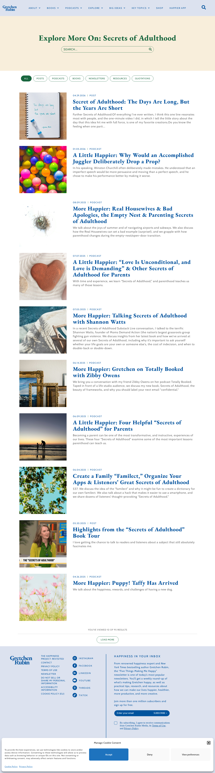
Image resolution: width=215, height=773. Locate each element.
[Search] (150, 49)
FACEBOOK (85, 665)
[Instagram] (75, 658)
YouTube (85, 680)
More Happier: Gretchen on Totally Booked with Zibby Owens (128, 372)
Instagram (86, 658)
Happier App (178, 8)
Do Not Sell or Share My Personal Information (53, 680)
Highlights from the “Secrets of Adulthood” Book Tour (129, 532)
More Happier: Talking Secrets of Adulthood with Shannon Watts (130, 318)
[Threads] (75, 688)
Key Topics (139, 8)
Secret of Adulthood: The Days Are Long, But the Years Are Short (131, 104)
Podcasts (72, 8)
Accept (108, 754)
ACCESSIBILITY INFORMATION (49, 688)
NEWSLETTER (48, 674)
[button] (208, 742)
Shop (159, 8)
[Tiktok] (75, 695)
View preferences (190, 754)
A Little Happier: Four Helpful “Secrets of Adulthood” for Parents (127, 425)
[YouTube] (75, 680)
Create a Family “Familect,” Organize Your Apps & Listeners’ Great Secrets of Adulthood (131, 479)
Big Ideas (115, 8)
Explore (94, 8)
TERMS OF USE (49, 670)
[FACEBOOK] (75, 665)
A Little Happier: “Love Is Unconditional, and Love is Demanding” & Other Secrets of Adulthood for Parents (132, 268)
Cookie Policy (11, 766)
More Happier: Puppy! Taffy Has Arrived (125, 583)
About (33, 8)
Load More (107, 639)
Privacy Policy (26, 766)
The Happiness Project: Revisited (52, 657)
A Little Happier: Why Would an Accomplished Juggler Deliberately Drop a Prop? (133, 158)
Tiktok (83, 695)
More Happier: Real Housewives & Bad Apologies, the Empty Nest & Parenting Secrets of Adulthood (133, 214)
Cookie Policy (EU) (52, 693)
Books (51, 8)
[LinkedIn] (75, 673)
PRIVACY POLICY (50, 666)
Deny (150, 754)
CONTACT (46, 662)
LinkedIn (85, 673)
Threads (85, 687)
